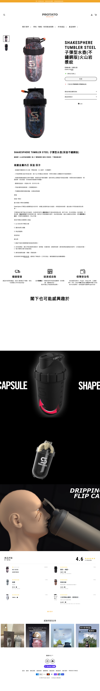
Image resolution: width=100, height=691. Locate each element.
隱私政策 (32, 670)
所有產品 (61, 27)
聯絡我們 (58, 670)
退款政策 (39, 670)
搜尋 (27, 670)
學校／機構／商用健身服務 (43, 27)
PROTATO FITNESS (73, 670)
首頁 (23, 670)
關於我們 (25, 27)
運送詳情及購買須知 (71, 92)
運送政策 (26, 256)
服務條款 (45, 670)
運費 (72, 69)
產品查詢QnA (68, 97)
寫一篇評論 (7, 560)
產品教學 (72, 27)
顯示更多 (50, 611)
